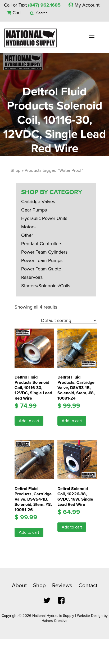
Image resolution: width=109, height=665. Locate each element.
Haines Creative (54, 620)
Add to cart (29, 421)
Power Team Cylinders (44, 252)
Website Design (90, 615)
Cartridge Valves (38, 201)
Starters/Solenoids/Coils (45, 286)
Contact (88, 585)
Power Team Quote (41, 269)
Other (27, 235)
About (19, 585)
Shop (16, 170)
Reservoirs (32, 277)
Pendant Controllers (41, 243)
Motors (28, 227)
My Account (86, 5)
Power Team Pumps (41, 260)
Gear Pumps (34, 210)
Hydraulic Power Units (44, 218)
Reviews (62, 585)
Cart (16, 13)
